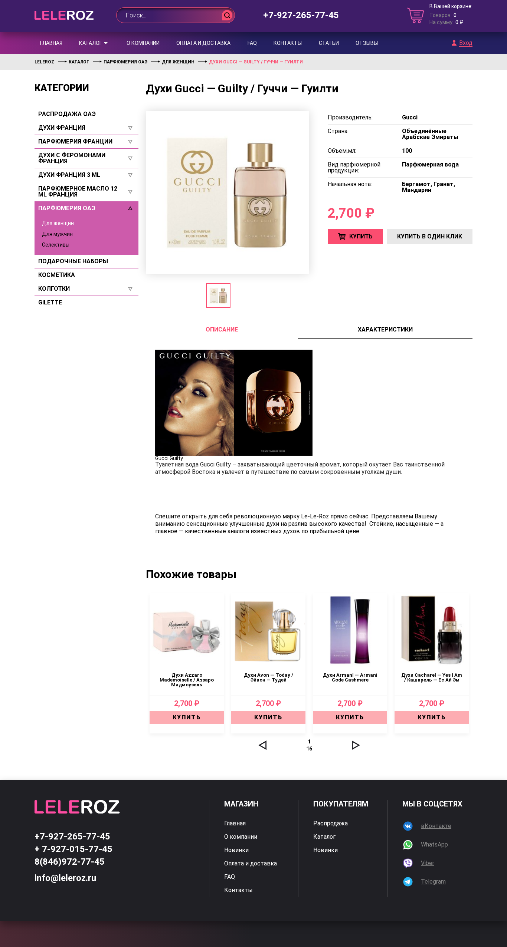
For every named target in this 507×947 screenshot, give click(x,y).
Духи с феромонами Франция (71, 158)
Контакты (288, 43)
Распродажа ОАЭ (67, 114)
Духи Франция (61, 128)
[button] (262, 745)
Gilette (50, 303)
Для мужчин (57, 234)
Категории (62, 88)
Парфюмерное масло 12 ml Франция (77, 192)
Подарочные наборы (73, 261)
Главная (51, 43)
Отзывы (367, 43)
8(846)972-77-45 (70, 861)
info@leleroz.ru (65, 878)
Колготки (54, 289)
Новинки (236, 850)
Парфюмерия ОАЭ (66, 208)
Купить (361, 236)
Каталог (90, 43)
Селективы (55, 245)
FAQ (252, 43)
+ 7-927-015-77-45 (73, 849)
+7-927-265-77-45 (301, 15)
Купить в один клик (429, 236)
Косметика (56, 275)
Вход (465, 43)
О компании (143, 43)
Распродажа (330, 823)
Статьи (329, 43)
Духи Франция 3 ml (69, 175)
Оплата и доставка (203, 43)
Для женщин (58, 223)
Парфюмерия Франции (75, 142)
